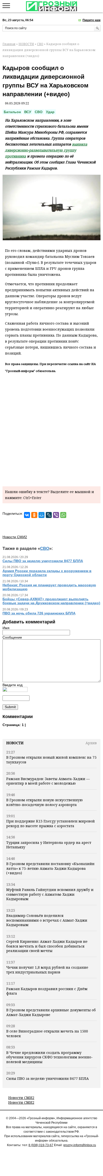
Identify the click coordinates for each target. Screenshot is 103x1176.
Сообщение (12, 637)
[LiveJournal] (49, 515)
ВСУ (27, 112)
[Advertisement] (51, 428)
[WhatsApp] (63, 515)
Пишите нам (91, 20)
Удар (50, 112)
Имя (6, 628)
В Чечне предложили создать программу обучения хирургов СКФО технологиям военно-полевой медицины (49, 1057)
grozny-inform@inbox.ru (79, 1145)
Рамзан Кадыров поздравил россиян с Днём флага (47, 991)
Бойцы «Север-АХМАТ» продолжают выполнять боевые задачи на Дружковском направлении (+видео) (51, 601)
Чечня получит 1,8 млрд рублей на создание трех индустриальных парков (47, 969)
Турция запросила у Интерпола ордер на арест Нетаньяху (48, 844)
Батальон (12, 112)
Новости (15, 742)
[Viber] (56, 515)
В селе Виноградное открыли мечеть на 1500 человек (47, 1033)
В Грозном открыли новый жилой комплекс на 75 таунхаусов (51, 759)
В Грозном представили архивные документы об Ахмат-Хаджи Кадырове (51, 1012)
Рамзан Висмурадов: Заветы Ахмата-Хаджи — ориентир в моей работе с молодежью (48, 781)
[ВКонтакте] (27, 515)
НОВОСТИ (26, 44)
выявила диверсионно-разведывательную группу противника (46, 150)
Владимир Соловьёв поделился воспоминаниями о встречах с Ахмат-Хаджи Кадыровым (46, 920)
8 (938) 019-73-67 (40, 1145)
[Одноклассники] (34, 515)
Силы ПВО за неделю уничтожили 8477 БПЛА (47, 1078)
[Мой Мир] (41, 515)
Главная (9, 44)
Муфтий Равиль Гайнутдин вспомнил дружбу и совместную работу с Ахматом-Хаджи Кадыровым (50, 894)
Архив (91, 742)
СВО (40, 44)
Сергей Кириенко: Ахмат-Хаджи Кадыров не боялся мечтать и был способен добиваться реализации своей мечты (47, 946)
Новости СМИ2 (21, 1097)
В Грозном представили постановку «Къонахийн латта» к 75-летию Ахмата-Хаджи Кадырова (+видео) (50, 868)
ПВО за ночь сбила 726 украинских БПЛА (39, 613)
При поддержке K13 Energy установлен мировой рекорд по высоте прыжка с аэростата (50, 823)
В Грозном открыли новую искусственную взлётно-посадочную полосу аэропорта (44, 802)
